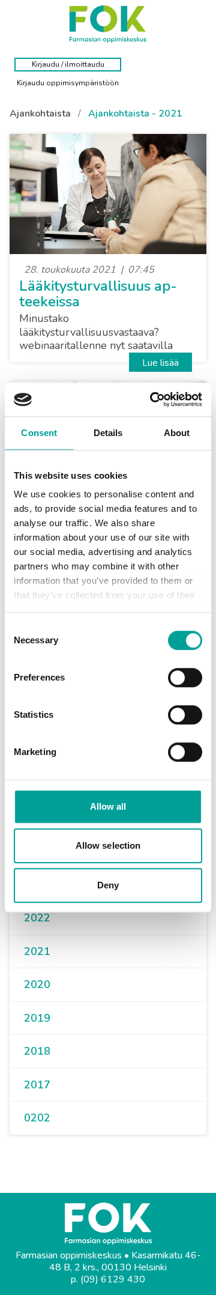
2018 (37, 1051)
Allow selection (108, 845)
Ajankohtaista (40, 113)
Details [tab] (108, 433)
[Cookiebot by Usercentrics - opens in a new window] (152, 399)
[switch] (185, 677)
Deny (108, 885)
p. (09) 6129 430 (108, 1279)
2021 (37, 951)
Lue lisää (160, 362)
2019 (37, 1018)
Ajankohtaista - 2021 (135, 113)
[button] (55, 918)
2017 (37, 1085)
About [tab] (177, 433)
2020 (37, 984)
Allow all (108, 806)
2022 (37, 918)
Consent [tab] (39, 433)
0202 (37, 1118)
